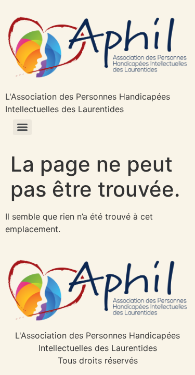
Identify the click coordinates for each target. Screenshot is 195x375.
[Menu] (22, 127)
